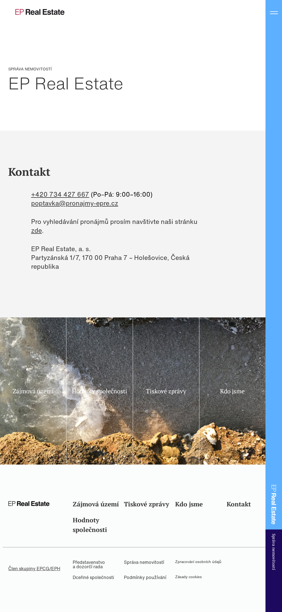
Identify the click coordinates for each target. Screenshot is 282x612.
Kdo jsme (189, 504)
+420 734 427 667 (60, 194)
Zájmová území (96, 504)
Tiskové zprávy (146, 504)
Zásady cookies (188, 577)
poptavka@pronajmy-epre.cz (74, 203)
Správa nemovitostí (144, 562)
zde (36, 230)
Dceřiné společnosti (93, 577)
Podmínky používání (145, 577)
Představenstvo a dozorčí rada (89, 564)
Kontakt (239, 504)
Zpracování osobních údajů (198, 562)
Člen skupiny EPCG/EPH (34, 568)
